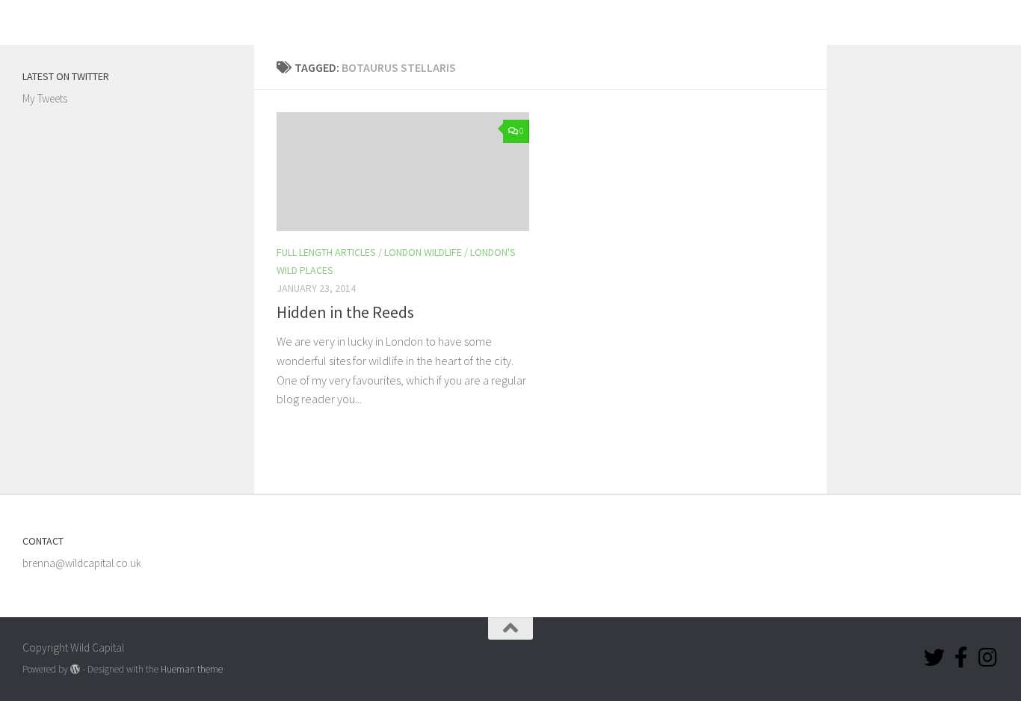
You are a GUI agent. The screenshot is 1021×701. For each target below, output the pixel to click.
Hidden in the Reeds (345, 311)
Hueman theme (192, 669)
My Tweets (44, 98)
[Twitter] (934, 657)
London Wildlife (423, 252)
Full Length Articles (326, 252)
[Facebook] (961, 657)
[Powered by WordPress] (75, 669)
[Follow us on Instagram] (988, 657)
